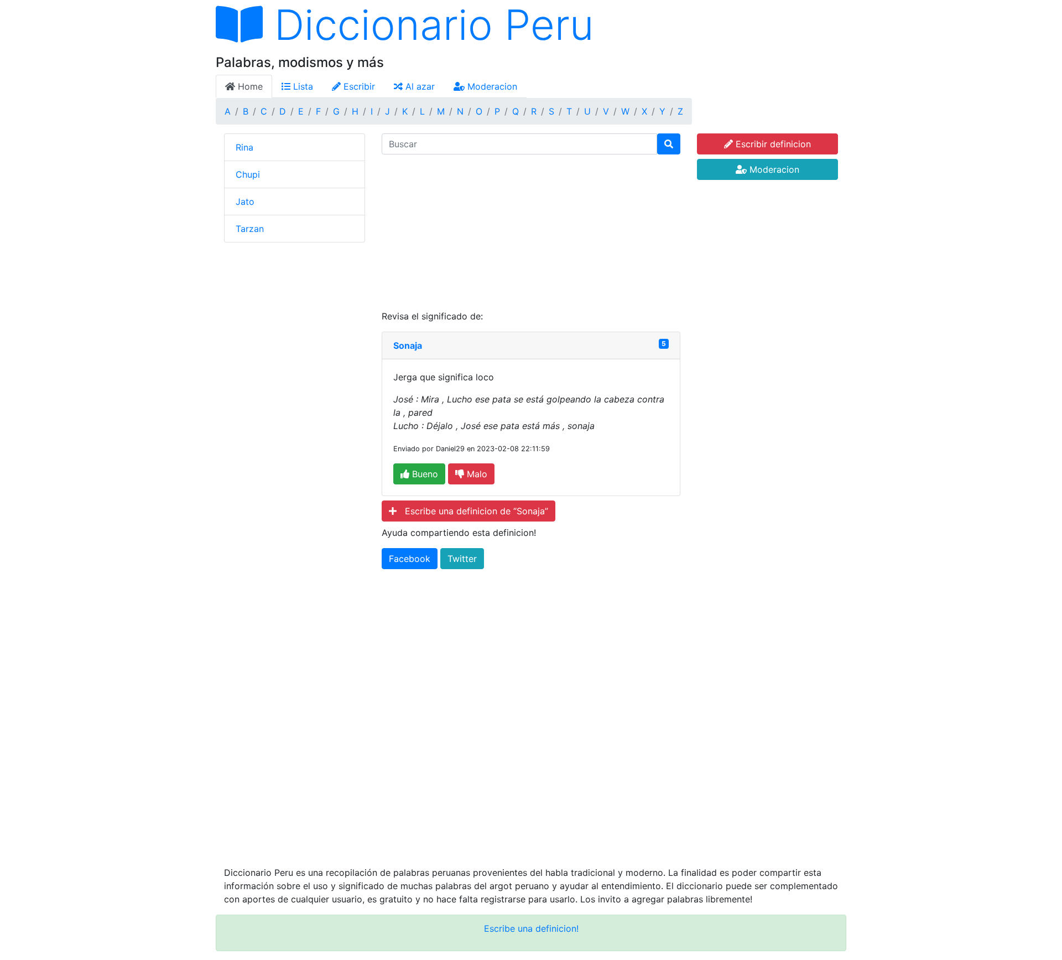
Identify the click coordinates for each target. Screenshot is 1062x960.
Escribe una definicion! (531, 928)
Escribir (358, 86)
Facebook (409, 558)
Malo (475, 473)
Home (249, 86)
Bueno (423, 473)
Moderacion (491, 86)
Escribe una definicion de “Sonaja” (472, 511)
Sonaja (407, 345)
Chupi (248, 174)
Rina (244, 147)
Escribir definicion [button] (772, 143)
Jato (245, 201)
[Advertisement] (531, 231)
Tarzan (250, 228)
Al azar (419, 86)
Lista (301, 86)
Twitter (462, 558)
